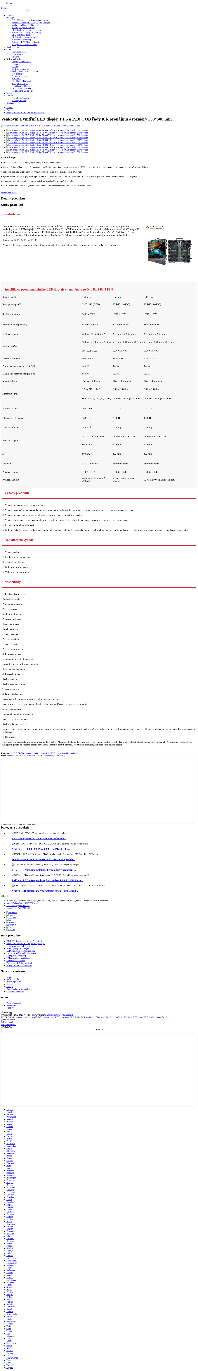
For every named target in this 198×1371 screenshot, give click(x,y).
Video (9, 93)
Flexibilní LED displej (21, 81)
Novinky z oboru (19, 100)
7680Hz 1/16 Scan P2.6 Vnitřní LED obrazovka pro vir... (43, 859)
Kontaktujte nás (13, 103)
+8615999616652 (8, 1024)
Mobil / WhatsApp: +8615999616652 (22, 903)
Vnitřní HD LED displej (22, 91)
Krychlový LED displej (22, 86)
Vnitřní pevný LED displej (23, 27)
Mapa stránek (67, 1015)
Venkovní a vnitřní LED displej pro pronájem (31, 23)
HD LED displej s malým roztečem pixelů (30, 20)
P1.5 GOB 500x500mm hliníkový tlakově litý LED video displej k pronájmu (44, 753)
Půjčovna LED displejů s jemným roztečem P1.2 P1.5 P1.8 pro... (47, 880)
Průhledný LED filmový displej (25, 42)
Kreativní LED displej (21, 40)
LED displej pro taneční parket (25, 37)
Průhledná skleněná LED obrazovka (53, 1017)
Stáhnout (15, 57)
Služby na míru (12, 47)
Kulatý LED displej (20, 83)
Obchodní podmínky (15, 991)
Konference (17, 64)
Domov (9, 15)
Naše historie (17, 54)
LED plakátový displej (21, 35)
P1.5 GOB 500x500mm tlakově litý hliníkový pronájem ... (44, 869)
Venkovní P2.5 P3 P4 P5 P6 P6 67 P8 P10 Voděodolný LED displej (36, 756)
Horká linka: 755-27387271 (18, 908)
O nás (8, 977)
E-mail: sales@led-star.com (17, 905)
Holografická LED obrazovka (24, 44)
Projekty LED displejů (21, 61)
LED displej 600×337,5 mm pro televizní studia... (39, 838)
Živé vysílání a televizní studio (25, 71)
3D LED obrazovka (20, 69)
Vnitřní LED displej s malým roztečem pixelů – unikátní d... (45, 890)
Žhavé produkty (53, 1015)
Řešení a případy (13, 982)
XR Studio (16, 78)
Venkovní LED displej (95, 1017)
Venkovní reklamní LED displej (25, 25)
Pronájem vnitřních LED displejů (120, 1017)
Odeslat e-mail (7, 1022)
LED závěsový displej (21, 88)
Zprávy (9, 96)
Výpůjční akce (18, 74)
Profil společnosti (19, 52)
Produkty (10, 18)
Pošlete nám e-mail (9, 193)
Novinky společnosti (20, 98)
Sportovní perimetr (20, 76)
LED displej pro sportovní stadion (26, 30)
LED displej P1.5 (77, 1017)
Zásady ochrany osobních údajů (20, 989)
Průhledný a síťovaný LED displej (26, 32)
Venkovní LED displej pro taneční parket (152, 1017)
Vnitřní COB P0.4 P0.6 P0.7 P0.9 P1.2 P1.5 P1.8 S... (41, 848)
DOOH (15, 66)
